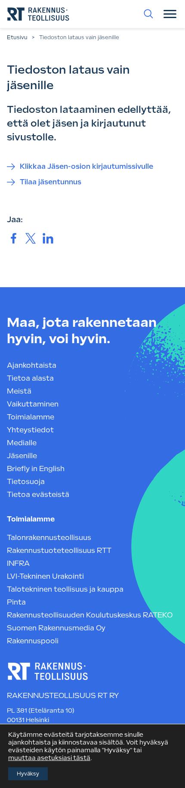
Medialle (22, 443)
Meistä (19, 391)
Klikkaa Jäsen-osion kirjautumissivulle (86, 166)
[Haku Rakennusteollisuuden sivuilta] (148, 13)
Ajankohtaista (31, 365)
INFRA (18, 563)
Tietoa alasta (30, 378)
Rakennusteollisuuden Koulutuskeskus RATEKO (90, 615)
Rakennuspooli (33, 641)
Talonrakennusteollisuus (49, 538)
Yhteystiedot (30, 430)
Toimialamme (30, 417)
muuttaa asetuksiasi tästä (49, 757)
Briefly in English (36, 469)
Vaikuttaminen (33, 404)
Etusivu (17, 37)
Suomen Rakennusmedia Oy (56, 628)
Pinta (16, 602)
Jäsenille (22, 456)
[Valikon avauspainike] (170, 13)
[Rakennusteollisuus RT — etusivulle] (38, 14)
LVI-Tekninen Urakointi (45, 576)
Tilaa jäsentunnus (50, 182)
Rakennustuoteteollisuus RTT (59, 550)
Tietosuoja (26, 482)
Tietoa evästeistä (38, 494)
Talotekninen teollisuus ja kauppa (65, 589)
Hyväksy (28, 774)
